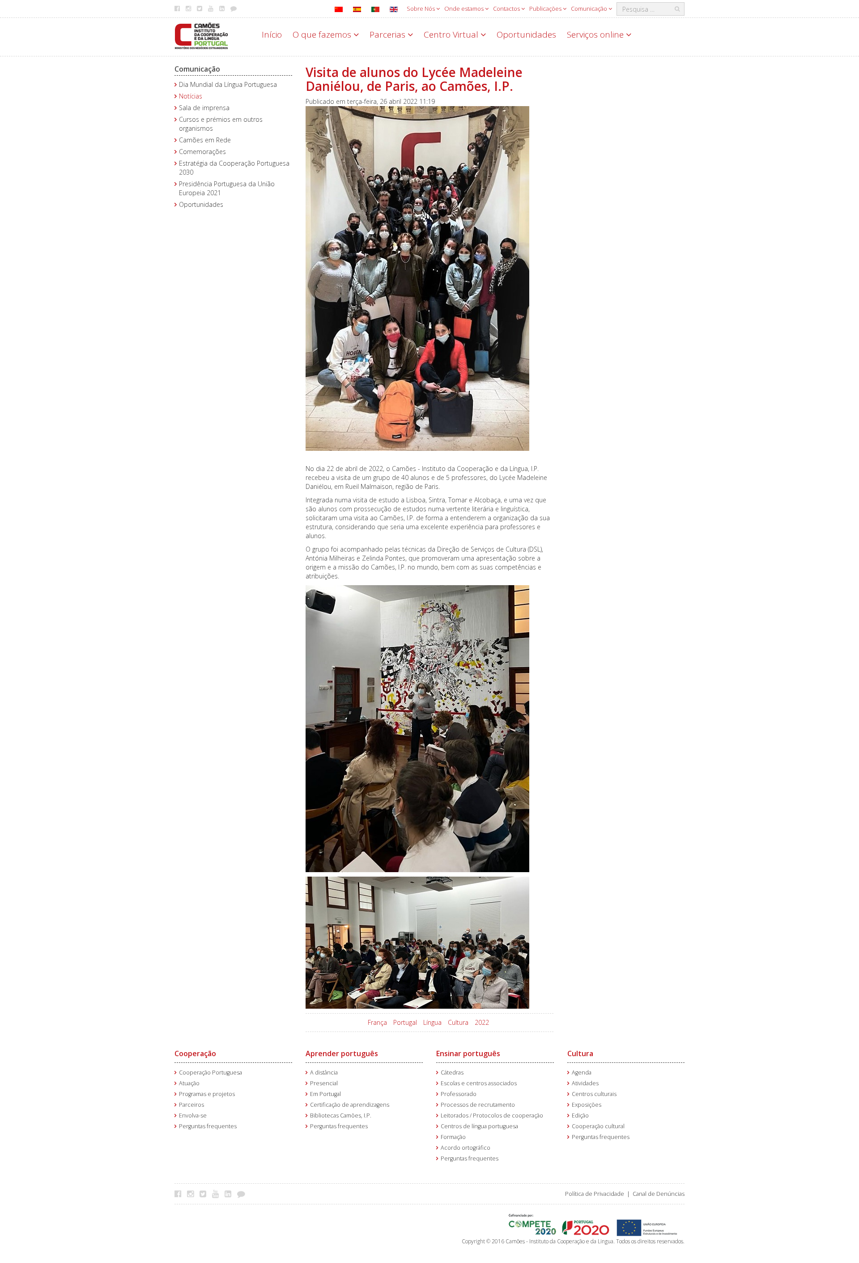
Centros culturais (594, 1094)
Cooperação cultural (598, 1126)
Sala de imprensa (204, 107)
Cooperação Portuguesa (210, 1072)
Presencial (324, 1083)
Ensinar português (468, 1053)
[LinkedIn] (230, 1193)
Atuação (189, 1083)
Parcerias (389, 34)
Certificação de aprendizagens (349, 1105)
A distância (324, 1072)
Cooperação (195, 1053)
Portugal (405, 1022)
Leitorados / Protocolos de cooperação (492, 1115)
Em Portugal (325, 1094)
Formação (453, 1137)
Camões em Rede (205, 140)
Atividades (585, 1083)
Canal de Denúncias (659, 1194)
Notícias (190, 96)
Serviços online (596, 34)
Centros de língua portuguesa (479, 1126)
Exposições (586, 1105)
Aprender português (342, 1053)
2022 (482, 1022)
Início (272, 34)
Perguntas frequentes (208, 1126)
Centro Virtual (452, 34)
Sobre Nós (421, 8)
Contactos (507, 8)
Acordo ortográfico (465, 1148)
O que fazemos (323, 34)
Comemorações (202, 151)
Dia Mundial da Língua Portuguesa (228, 84)
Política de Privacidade (594, 1194)
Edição (580, 1115)
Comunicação (589, 8)
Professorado (458, 1094)
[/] (201, 35)
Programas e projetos (207, 1094)
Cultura (458, 1022)
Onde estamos (464, 8)
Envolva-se (193, 1115)
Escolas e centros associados (479, 1083)
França (377, 1022)
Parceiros (191, 1105)
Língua (432, 1022)
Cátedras (452, 1072)
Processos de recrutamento (478, 1105)
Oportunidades (526, 34)
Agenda (581, 1072)
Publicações (546, 8)
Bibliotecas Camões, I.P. (340, 1115)
